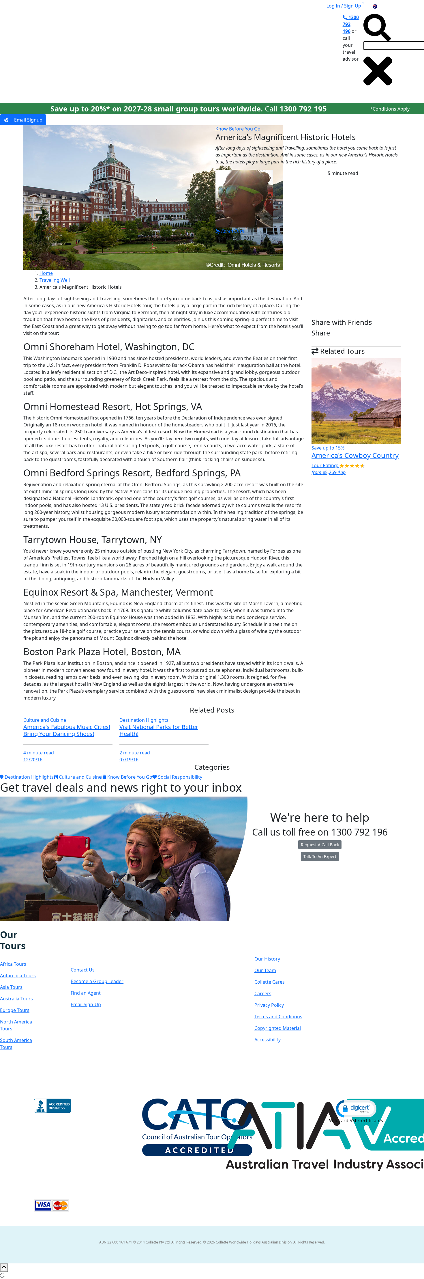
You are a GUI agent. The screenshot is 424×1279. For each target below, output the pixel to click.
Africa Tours (13, 964)
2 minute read (134, 752)
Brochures (245, 53)
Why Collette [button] (182, 53)
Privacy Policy (269, 1005)
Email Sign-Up (86, 1004)
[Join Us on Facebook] (4, 925)
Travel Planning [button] (284, 53)
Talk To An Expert (319, 856)
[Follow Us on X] (15, 925)
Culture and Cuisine (44, 720)
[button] (356, 1108)
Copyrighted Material (277, 1028)
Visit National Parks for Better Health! (158, 730)
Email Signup (27, 120)
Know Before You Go (237, 129)
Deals (218, 53)
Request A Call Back (320, 844)
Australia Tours (16, 998)
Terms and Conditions (278, 1016)
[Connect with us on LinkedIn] (21, 925)
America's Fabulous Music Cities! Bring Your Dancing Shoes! (66, 730)
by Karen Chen (229, 231)
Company (275, 940)
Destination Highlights (143, 720)
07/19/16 (128, 759)
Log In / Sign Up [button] (344, 6)
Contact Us (83, 970)
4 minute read (38, 752)
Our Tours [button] (93, 53)
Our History (267, 959)
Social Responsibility (179, 777)
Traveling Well (55, 280)
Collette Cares (269, 982)
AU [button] (381, 6)
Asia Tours (11, 987)
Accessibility (267, 1039)
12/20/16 (32, 759)
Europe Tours (14, 1010)
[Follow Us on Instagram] (9, 925)
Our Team (265, 970)
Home (46, 273)
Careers (262, 993)
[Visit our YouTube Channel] (33, 925)
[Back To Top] (4, 1267)
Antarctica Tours (18, 975)
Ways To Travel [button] (136, 53)
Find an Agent (86, 993)
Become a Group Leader (97, 981)
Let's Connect (88, 945)
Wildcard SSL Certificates (356, 1120)
